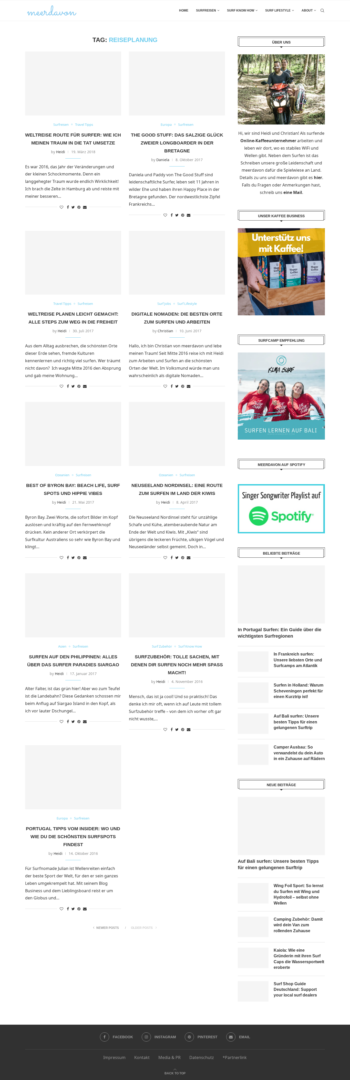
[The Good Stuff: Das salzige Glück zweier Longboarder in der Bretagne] (177, 83)
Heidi (60, 151)
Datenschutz (201, 1057)
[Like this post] (61, 207)
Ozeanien (62, 475)
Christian (165, 330)
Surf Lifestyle (278, 10)
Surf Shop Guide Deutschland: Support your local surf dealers (295, 990)
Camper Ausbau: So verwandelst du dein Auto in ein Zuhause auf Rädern (299, 753)
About (307, 10)
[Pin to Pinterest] (78, 207)
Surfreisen (206, 10)
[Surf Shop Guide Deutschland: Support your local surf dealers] (253, 991)
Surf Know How (240, 10)
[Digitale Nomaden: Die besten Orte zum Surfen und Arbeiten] (177, 263)
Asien (62, 647)
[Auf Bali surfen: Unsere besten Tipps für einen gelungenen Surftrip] (253, 723)
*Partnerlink (235, 1057)
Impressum (114, 1057)
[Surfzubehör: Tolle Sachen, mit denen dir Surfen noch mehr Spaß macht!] (177, 605)
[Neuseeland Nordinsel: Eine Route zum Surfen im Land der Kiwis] (177, 434)
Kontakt (142, 1057)
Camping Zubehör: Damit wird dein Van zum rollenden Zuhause (298, 925)
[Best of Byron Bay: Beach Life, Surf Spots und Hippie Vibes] (73, 434)
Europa (166, 125)
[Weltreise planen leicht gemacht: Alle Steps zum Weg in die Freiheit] (73, 263)
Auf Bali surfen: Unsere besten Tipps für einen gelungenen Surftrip (296, 722)
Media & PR (169, 1057)
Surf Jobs (164, 304)
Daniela (162, 159)
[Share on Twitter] (73, 207)
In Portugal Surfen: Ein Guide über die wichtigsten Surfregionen (279, 633)
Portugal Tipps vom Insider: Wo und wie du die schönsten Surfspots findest (73, 836)
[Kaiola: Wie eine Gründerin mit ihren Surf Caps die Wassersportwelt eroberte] (253, 958)
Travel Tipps (84, 125)
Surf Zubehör (162, 647)
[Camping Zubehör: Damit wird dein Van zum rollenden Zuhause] (253, 927)
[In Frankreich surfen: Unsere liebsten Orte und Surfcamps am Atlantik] (253, 661)
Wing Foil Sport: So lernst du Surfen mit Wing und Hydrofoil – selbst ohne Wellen (298, 894)
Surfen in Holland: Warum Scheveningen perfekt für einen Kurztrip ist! (298, 691)
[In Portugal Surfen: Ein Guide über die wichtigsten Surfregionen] (281, 594)
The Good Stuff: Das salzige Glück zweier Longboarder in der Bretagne (177, 142)
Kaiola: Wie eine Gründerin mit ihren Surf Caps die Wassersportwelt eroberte (299, 959)
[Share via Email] (85, 207)
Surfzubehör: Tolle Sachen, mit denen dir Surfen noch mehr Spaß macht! (177, 664)
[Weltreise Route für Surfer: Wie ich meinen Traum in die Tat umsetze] (73, 83)
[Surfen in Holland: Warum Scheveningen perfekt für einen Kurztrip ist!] (253, 692)
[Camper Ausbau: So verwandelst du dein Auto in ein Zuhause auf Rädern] (253, 754)
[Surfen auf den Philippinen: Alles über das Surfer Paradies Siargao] (73, 605)
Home (183, 10)
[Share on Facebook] (68, 207)
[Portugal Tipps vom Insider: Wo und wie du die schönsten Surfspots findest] (73, 777)
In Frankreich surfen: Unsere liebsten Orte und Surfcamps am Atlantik (298, 660)
